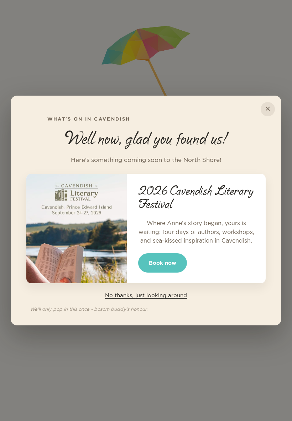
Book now (162, 263)
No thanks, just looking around (146, 295)
